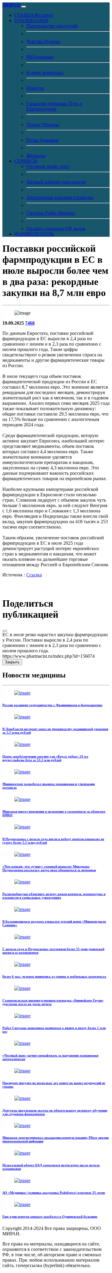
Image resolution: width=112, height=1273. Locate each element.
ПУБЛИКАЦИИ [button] (31, 20)
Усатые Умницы (42, 124)
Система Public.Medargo (50, 213)
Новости (35, 88)
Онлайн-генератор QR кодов (55, 228)
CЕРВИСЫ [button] (26, 161)
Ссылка (34, 574)
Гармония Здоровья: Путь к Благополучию (54, 106)
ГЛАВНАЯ (33, 15)
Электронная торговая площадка (59, 197)
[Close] (4, 631)
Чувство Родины (43, 41)
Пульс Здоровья (42, 140)
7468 (30, 323)
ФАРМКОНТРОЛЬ (34, 233)
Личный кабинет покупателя (55, 181)
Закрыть (12, 662)
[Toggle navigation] (23, 6)
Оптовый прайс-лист (47, 166)
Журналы (35, 155)
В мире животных (44, 72)
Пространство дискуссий (52, 25)
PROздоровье (40, 56)
